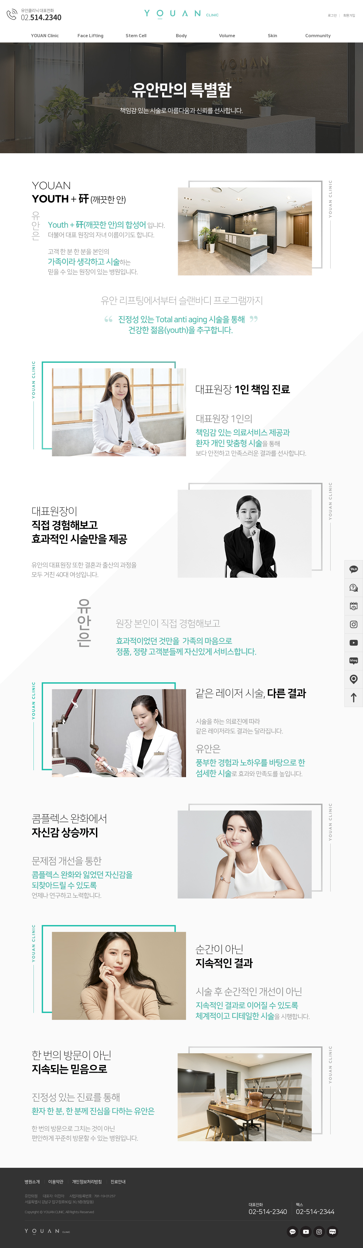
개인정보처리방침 (87, 1181)
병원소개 (32, 1181)
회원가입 (349, 15)
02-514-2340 (268, 1211)
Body (181, 35)
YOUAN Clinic (45, 35)
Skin (272, 35)
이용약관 (55, 1181)
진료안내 (118, 1181)
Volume (227, 35)
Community (318, 35)
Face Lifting (90, 35)
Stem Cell (136, 35)
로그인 (332, 15)
